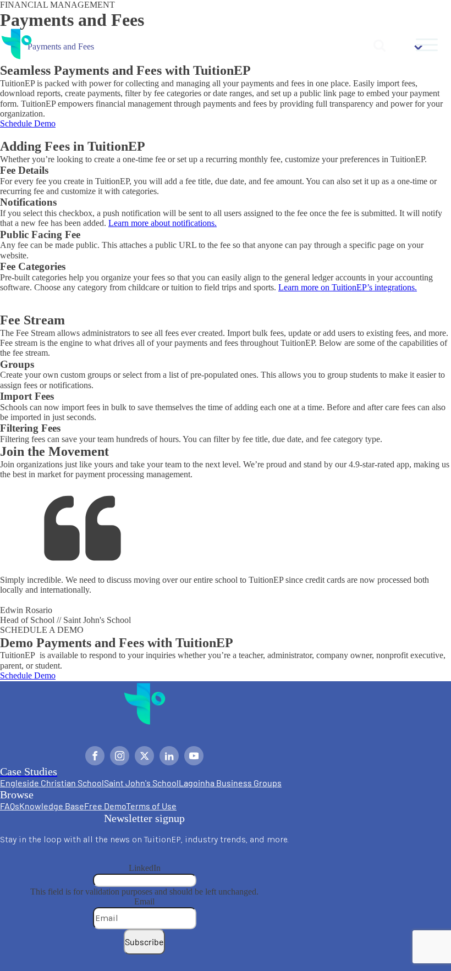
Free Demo (105, 806)
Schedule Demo (28, 123)
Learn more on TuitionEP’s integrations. (347, 287)
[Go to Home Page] (16, 45)
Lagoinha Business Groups (230, 782)
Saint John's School (141, 782)
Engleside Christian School (52, 782)
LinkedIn (145, 868)
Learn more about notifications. (162, 223)
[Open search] (379, 45)
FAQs (9, 806)
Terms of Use (151, 806)
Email (144, 901)
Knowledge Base (51, 806)
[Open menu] (427, 45)
